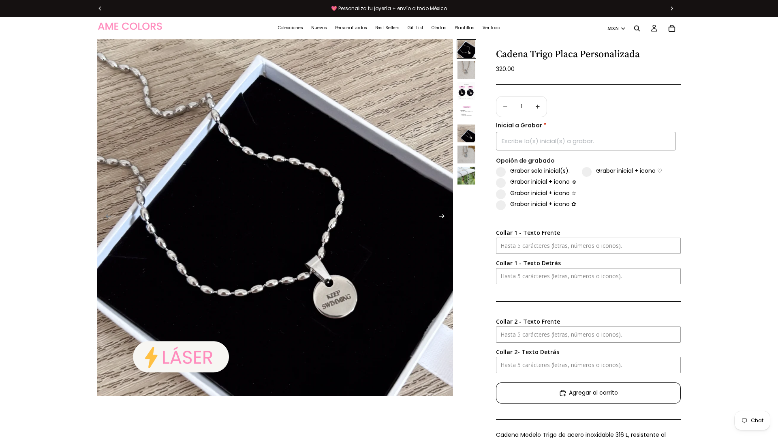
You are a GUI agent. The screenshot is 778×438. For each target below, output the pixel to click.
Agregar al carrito (593, 393)
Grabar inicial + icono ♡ (629, 171)
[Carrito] (672, 28)
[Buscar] (637, 28)
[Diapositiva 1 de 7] (466, 49)
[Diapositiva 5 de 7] (466, 133)
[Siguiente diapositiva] (444, 217)
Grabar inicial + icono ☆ (543, 193)
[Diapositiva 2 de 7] (466, 70)
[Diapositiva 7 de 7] (466, 176)
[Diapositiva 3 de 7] (466, 91)
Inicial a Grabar (521, 125)
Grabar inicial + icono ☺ (543, 182)
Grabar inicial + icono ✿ (543, 204)
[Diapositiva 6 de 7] (466, 154)
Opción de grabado (525, 161)
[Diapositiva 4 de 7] (466, 112)
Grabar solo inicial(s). (540, 171)
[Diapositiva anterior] (106, 217)
